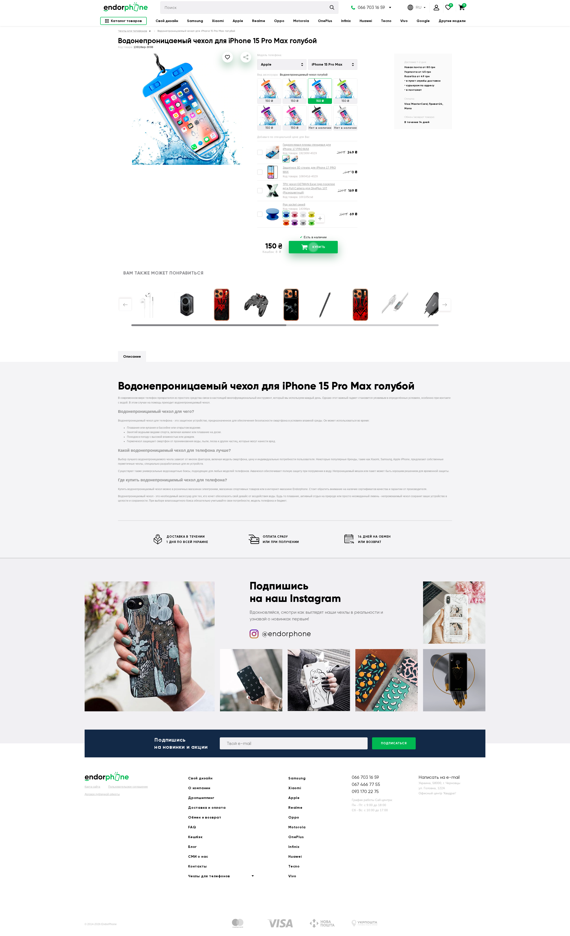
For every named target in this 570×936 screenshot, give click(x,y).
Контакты (197, 866)
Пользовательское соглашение (128, 786)
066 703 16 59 (371, 7)
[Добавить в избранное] (227, 57)
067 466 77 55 (366, 784)
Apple (238, 21)
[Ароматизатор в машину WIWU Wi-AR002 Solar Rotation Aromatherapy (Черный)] (187, 304)
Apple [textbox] (266, 64)
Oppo (279, 21)
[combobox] (282, 64)
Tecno (386, 21)
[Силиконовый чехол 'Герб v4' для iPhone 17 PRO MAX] (221, 304)
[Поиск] (332, 7)
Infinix (346, 21)
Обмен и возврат (204, 817)
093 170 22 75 (365, 791)
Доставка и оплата (207, 807)
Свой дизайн (167, 21)
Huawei (366, 21)
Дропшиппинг (201, 798)
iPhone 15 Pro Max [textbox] (327, 64)
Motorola (301, 21)
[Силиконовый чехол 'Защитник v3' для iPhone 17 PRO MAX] (291, 304)
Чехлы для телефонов (209, 876)
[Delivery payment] (238, 924)
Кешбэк (195, 837)
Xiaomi (218, 21)
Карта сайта (92, 786)
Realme (258, 21)
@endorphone (286, 634)
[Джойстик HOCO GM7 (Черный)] (256, 304)
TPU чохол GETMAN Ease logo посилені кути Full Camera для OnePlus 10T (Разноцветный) (309, 188)
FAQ (192, 827)
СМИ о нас (198, 856)
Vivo (404, 21)
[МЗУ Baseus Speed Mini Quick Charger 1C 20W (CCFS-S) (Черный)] (435, 304)
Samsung (195, 21)
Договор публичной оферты (102, 794)
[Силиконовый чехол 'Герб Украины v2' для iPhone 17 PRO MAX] (360, 304)
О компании (199, 788)
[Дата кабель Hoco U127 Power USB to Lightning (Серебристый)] (395, 304)
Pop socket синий (294, 204)
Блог (192, 847)
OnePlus (325, 21)
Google (423, 21)
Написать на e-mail (439, 777)
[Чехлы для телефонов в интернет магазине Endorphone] (126, 7)
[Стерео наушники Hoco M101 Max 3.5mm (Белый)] (146, 304)
